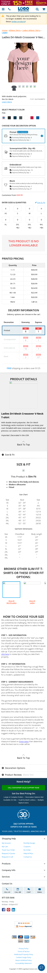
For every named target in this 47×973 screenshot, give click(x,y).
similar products (18, 21)
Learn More (7, 102)
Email (39, 892)
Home (4, 30)
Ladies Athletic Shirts (31, 30)
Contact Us (28, 857)
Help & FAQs (28, 853)
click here (5, 654)
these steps (24, 741)
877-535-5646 (8, 897)
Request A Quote (8, 853)
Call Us (7, 892)
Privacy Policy (23, 948)
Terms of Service (23, 951)
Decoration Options (14, 767)
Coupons (27, 846)
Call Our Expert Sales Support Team (23, 788)
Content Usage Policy (23, 957)
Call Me (18, 892)
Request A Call (7, 857)
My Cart (5, 846)
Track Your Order (8, 850)
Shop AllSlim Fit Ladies (11, 602)
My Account (6, 843)
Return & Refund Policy (24, 960)
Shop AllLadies (32, 602)
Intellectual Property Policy (23, 954)
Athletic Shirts (15, 30)
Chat (29, 892)
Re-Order (27, 850)
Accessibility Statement (23, 963)
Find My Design (29, 843)
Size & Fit (41, 202)
